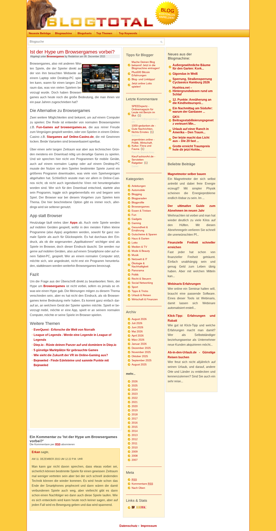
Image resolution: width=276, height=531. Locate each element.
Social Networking (142, 282)
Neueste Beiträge (40, 33)
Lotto (135, 242)
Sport (135, 286)
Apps (74, 222)
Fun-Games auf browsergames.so (61, 127)
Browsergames (55, 56)
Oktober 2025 (140, 356)
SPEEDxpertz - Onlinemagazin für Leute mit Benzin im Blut (143, 111)
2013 (135, 435)
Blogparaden (139, 198)
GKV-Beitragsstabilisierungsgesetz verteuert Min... (193, 120)
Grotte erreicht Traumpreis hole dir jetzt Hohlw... (191, 148)
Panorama (138, 270)
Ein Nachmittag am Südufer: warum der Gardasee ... (193, 110)
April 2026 (138, 335)
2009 (135, 451)
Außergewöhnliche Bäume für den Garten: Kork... (191, 66)
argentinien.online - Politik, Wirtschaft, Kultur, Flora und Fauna (143, 144)
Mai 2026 (137, 331)
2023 (135, 393)
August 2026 (139, 319)
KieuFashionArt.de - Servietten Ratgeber (143, 159)
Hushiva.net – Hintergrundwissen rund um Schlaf (193, 91)
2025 (135, 385)
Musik (135, 254)
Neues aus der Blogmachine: (180, 56)
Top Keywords (128, 33)
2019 (135, 410)
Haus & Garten (140, 238)
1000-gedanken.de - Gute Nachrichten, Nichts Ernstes (144, 129)
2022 (135, 397)
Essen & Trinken (141, 210)
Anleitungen (139, 185)
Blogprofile (138, 202)
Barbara (136, 135)
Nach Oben (138, 487)
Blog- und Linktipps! (143, 79)
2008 (135, 455)
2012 (135, 439)
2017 (135, 418)
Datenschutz (128, 525)
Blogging (137, 194)
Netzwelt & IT (139, 259)
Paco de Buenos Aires (143, 152)
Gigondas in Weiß (185, 73)
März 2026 (138, 339)
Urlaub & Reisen (141, 295)
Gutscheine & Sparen (144, 234)
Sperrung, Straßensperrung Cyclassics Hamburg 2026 (192, 80)
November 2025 (141, 352)
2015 (135, 426)
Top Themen (104, 33)
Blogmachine (63, 33)
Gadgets (137, 218)
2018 (135, 414)
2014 (135, 430)
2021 (135, 402)
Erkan (36, 452)
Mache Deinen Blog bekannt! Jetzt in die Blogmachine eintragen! (146, 65)
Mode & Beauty (141, 250)
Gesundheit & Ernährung (140, 229)
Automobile (138, 190)
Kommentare (142, 483)
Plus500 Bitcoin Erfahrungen (141, 74)
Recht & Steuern (141, 278)
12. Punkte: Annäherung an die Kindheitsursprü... (192, 101)
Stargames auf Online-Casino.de (70, 136)
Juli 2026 (137, 323)
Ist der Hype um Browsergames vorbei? (72, 51)
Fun (134, 214)
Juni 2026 (137, 327)
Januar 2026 (139, 343)
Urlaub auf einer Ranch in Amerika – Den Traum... (191, 130)
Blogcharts (85, 33)
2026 (135, 381)
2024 (135, 389)
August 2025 (139, 364)
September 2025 (142, 360)
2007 (135, 459)
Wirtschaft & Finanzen (145, 299)
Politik (135, 274)
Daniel (135, 166)
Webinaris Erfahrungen (184, 283)
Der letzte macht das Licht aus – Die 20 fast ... (191, 139)
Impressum (149, 525)
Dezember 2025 (141, 347)
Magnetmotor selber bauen (187, 174)
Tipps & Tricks (140, 291)
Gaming (136, 223)
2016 (135, 422)
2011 (134, 443)
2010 (135, 447)
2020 (135, 406)
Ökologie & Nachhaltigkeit (140, 265)
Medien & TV (139, 246)
